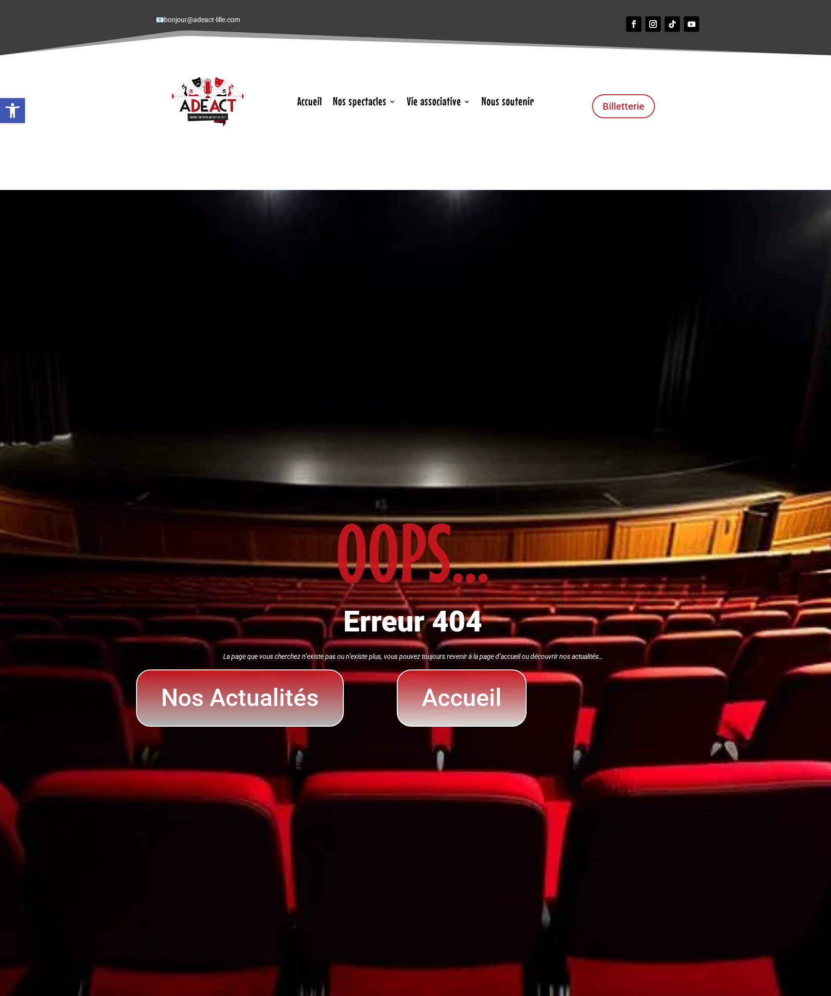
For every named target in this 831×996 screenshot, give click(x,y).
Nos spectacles (360, 103)
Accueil (309, 103)
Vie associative (434, 103)
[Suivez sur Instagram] (653, 24)
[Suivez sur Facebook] (634, 24)
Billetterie (623, 106)
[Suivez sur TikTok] (672, 24)
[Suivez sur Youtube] (691, 24)
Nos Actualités (240, 698)
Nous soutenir (507, 103)
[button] (12, 110)
